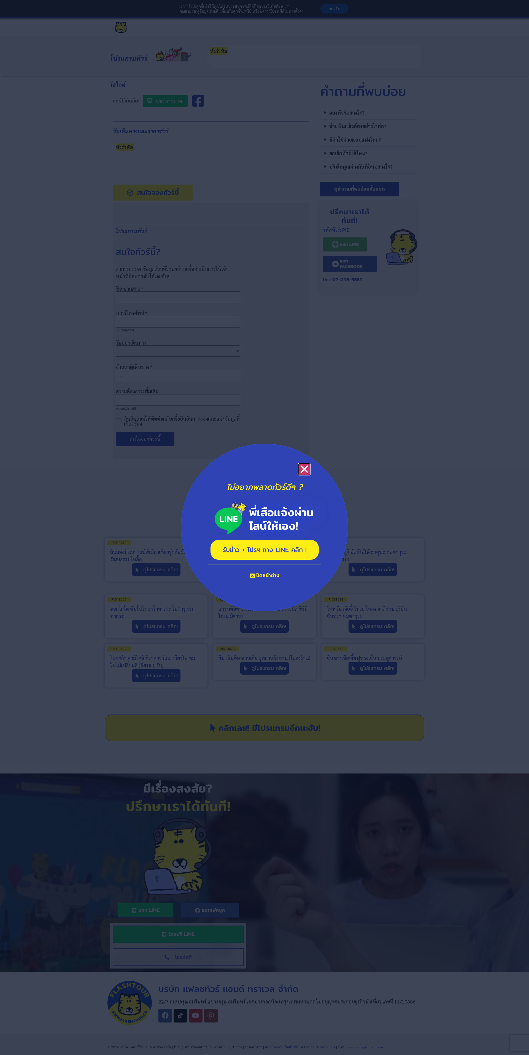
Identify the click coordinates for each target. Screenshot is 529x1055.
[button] (304, 469)
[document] (264, 527)
